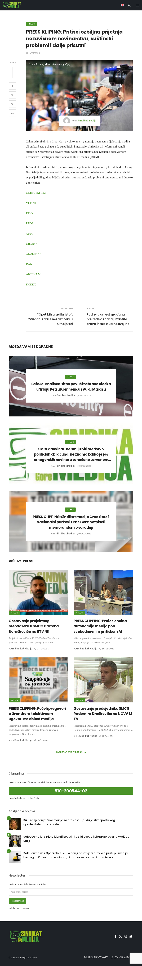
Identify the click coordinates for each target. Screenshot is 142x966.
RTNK (29, 213)
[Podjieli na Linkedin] (12, 113)
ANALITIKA (34, 254)
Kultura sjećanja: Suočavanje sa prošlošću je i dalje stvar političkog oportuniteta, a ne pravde (69, 822)
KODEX (31, 284)
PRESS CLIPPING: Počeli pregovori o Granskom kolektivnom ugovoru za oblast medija (37, 713)
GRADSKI (32, 243)
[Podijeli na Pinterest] (12, 104)
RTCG (29, 223)
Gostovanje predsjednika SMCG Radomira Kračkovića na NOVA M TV (103, 713)
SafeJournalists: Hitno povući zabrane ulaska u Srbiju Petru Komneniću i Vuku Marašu (71, 387)
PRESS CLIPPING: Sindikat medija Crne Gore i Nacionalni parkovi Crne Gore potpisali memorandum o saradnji (71, 522)
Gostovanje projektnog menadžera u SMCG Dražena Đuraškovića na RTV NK (34, 626)
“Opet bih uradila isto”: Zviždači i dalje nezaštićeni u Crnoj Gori (50, 319)
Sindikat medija (87, 120)
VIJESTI (31, 203)
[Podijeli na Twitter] (12, 95)
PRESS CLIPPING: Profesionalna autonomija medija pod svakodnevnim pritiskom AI (100, 626)
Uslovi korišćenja (121, 957)
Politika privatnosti (96, 957)
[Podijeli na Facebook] (12, 86)
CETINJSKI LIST (36, 192)
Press (31, 24)
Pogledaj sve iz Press (69, 752)
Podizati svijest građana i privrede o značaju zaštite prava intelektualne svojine (108, 319)
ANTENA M (33, 274)
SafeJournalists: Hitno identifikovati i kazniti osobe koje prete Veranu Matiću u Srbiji (76, 839)
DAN (29, 264)
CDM (29, 233)
